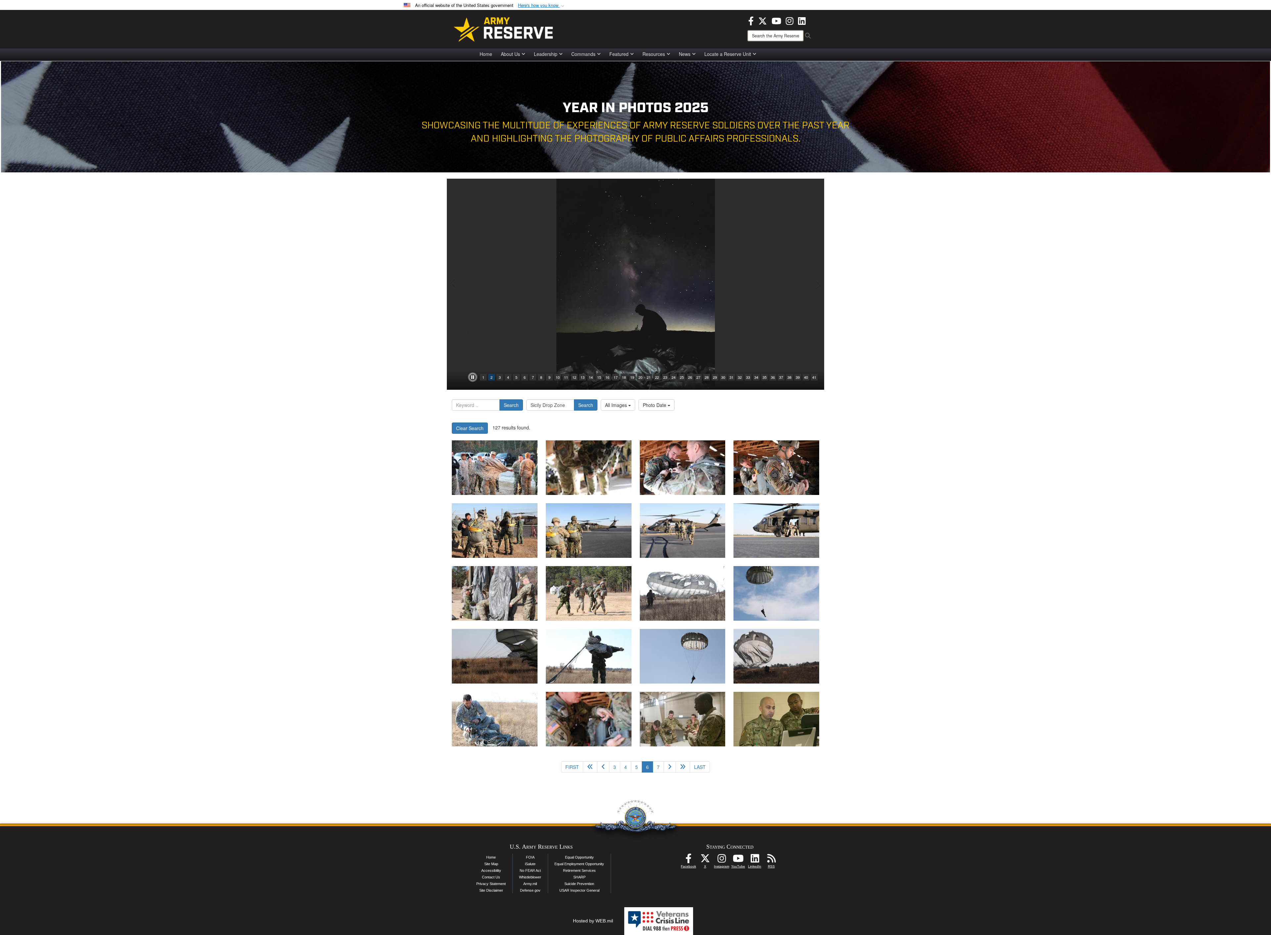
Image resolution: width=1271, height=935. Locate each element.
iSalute (530, 864)
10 (558, 377)
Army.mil (530, 884)
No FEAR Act (530, 870)
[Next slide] (817, 284)
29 (715, 377)
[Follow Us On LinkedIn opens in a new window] (754, 860)
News (684, 54)
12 (574, 377)
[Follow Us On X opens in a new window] (705, 860)
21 (649, 377)
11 (566, 377)
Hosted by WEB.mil (593, 920)
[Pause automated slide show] (472, 377)
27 (698, 377)
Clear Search (470, 428)
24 (674, 377)
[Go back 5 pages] (590, 767)
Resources (653, 54)
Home (486, 54)
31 (731, 377)
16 (607, 377)
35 (765, 377)
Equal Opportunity (579, 857)
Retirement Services (579, 870)
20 (640, 377)
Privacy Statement (491, 884)
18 (624, 377)
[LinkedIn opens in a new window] (802, 20)
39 (798, 377)
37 (781, 377)
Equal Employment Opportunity (579, 864)
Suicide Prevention (579, 884)
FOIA (530, 857)
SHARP (579, 877)
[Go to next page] (670, 767)
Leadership (545, 54)
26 (690, 377)
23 (665, 377)
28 (707, 377)
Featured (619, 54)
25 (682, 377)
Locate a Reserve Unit (727, 54)
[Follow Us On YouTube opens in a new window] (738, 860)
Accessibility (491, 870)
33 (748, 377)
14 (591, 377)
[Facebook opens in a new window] (751, 20)
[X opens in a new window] (762, 20)
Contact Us (491, 877)
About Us (510, 54)
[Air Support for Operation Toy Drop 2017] (683, 719)
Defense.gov (530, 890)
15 (599, 377)
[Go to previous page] (603, 767)
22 (657, 377)
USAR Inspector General (579, 890)
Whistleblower (530, 877)
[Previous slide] (453, 284)
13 (583, 377)
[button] (542, 5)
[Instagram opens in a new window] (789, 20)
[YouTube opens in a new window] (776, 20)
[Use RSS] (771, 860)
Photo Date (655, 405)
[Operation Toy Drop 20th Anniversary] (495, 467)
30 (723, 377)
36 (773, 377)
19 (632, 377)
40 (806, 377)
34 (756, 377)
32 (740, 377)
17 (616, 377)
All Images (616, 405)
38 (789, 377)
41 (814, 377)
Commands (583, 54)
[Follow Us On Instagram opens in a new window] (721, 860)
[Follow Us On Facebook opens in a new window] (688, 860)
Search (511, 405)
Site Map (491, 864)
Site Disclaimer (491, 890)
